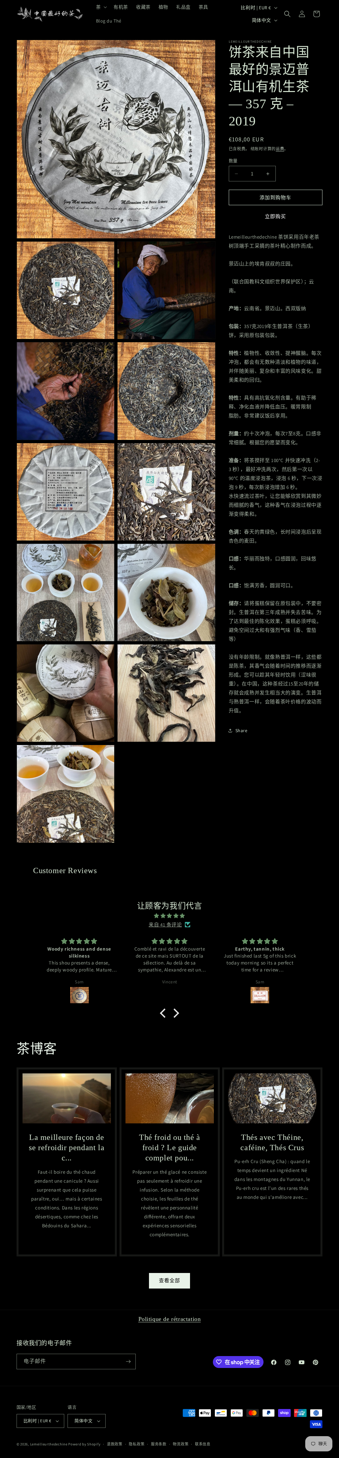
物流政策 (180, 1444)
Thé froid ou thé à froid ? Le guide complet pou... (169, 1147)
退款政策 (114, 1444)
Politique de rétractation (169, 1319)
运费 (280, 148)
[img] (169, 915)
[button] (101, 7)
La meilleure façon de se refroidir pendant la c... (66, 1147)
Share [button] (241, 730)
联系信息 (203, 1444)
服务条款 (159, 1444)
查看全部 (169, 1280)
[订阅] (128, 1361)
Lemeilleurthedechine (49, 1444)
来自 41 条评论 (165, 924)
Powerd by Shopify (84, 1444)
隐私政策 (136, 1444)
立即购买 (275, 216)
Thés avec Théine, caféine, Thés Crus (272, 1142)
